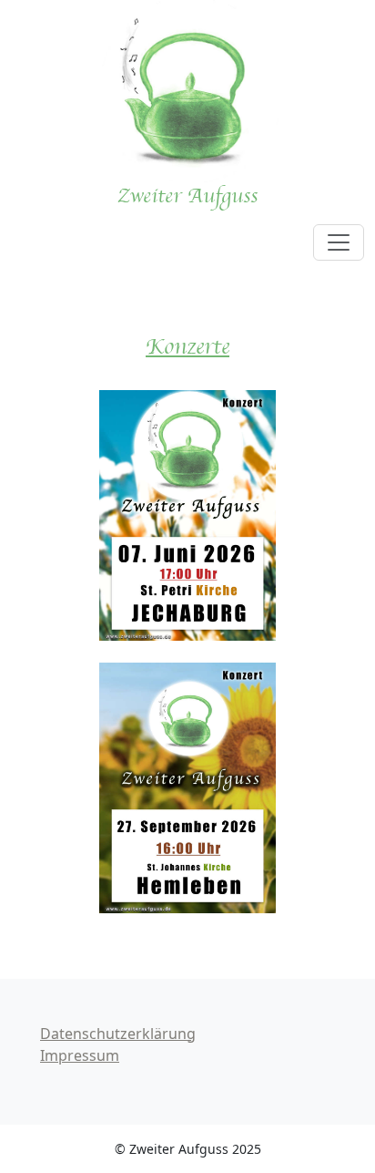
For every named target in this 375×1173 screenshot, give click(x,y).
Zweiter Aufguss (187, 196)
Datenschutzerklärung (118, 1034)
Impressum (79, 1055)
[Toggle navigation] (338, 242)
